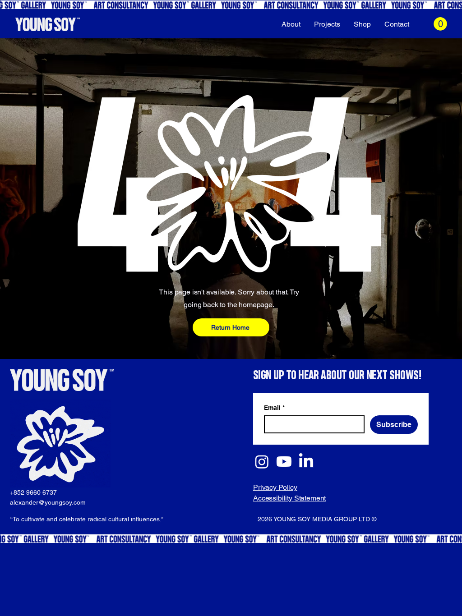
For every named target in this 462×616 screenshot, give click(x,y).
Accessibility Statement (289, 498)
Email (274, 407)
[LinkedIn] (306, 461)
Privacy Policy (275, 487)
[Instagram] (262, 461)
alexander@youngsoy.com (48, 502)
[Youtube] (284, 461)
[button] (440, 24)
